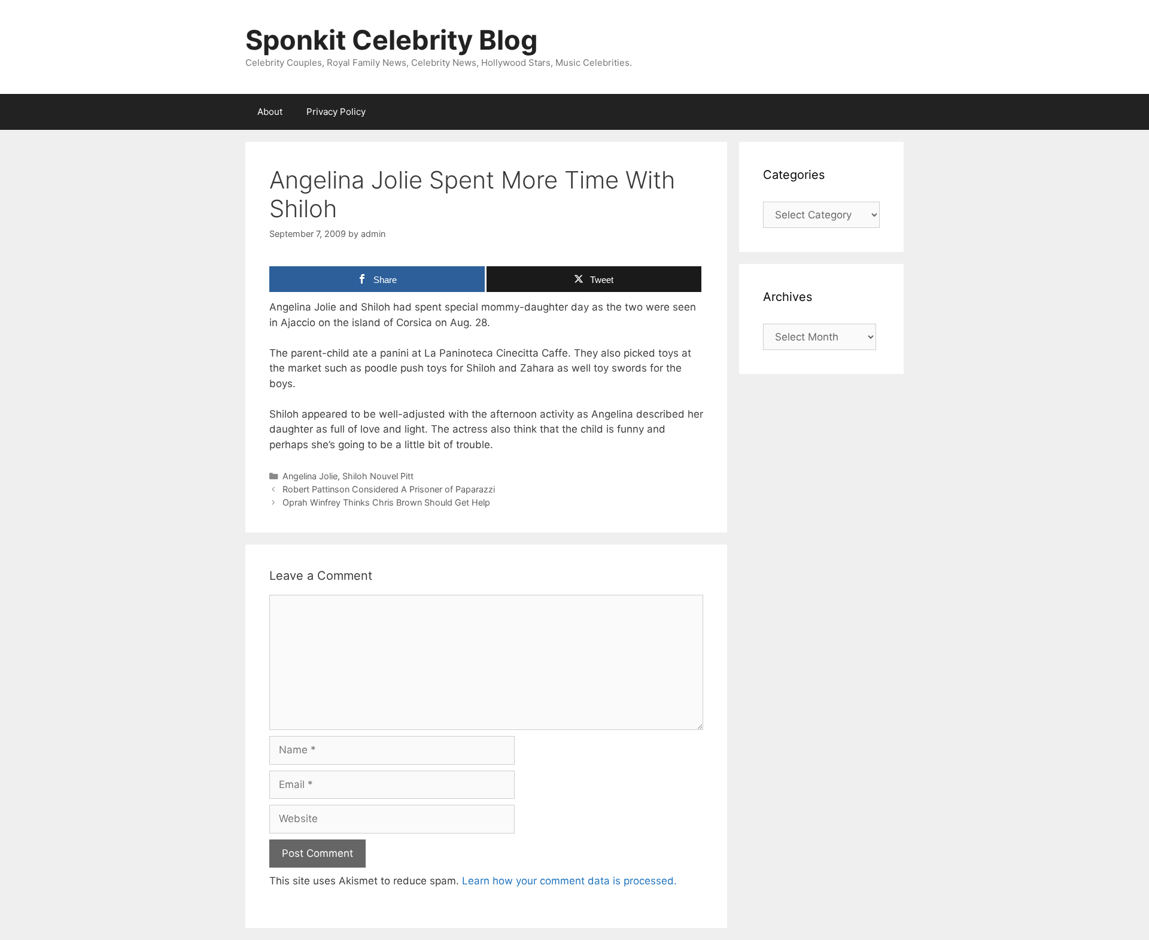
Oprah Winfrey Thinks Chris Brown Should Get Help (386, 502)
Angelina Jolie (310, 476)
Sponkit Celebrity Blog (391, 39)
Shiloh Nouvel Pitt (378, 476)
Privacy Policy (336, 111)
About (269, 111)
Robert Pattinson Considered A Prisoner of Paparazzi (388, 489)
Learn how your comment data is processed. (569, 881)
